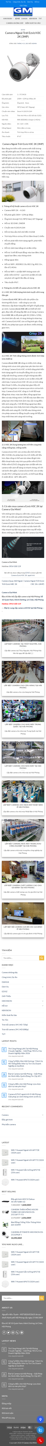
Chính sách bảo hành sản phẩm (23, 1437)
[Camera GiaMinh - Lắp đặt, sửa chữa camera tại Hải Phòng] (23, 11)
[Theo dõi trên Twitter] (9, 1332)
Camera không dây (14, 23)
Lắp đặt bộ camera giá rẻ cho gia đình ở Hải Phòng (23, 928)
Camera (5, 1115)
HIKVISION (7, 19)
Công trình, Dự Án (19, 2)
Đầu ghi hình (7, 1119)
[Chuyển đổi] (42, 986)
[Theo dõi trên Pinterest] (22, 1332)
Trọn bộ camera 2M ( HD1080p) (15, 1029)
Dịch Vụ (30, 2)
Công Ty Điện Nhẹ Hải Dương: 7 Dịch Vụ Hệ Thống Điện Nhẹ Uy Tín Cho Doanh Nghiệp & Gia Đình (25, 1063)
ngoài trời (31, 575)
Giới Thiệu (23, 6)
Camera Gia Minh (9, 592)
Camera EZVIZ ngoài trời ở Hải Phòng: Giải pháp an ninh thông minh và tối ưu (24, 1095)
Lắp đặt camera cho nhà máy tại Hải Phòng (23, 767)
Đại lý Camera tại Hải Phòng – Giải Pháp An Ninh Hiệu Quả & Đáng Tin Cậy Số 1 (25, 1075)
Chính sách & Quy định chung (23, 1439)
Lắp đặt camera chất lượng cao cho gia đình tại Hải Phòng (23, 886)
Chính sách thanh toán (23, 1432)
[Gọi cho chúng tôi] (17, 1332)
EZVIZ (17, 19)
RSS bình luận (7, 1413)
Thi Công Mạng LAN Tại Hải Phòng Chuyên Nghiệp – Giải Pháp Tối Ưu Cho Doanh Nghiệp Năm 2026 (25, 1050)
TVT (40, 19)
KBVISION (33, 19)
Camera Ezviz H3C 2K (19, 575)
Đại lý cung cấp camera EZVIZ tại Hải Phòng (23, 608)
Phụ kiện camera (9, 1124)
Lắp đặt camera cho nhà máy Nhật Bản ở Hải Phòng (23, 806)
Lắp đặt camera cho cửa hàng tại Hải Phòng (23, 686)
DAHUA (24, 19)
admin (34, 43)
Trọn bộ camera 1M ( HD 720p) (15, 1024)
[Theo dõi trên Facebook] (4, 1332)
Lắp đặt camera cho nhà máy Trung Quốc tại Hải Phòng (23, 725)
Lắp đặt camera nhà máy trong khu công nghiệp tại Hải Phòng (23, 845)
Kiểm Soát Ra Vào (33, 23)
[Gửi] (41, 958)
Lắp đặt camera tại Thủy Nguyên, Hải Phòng (23, 645)
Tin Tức (8, 2)
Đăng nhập (6, 1403)
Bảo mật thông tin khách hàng (22, 1433)
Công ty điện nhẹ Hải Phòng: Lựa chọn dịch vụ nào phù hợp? (24, 1085)
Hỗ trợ (37, 2)
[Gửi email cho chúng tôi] (13, 1332)
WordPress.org (8, 1418)
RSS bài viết (7, 1408)
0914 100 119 (15, 566)
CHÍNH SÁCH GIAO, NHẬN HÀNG (23, 1435)
